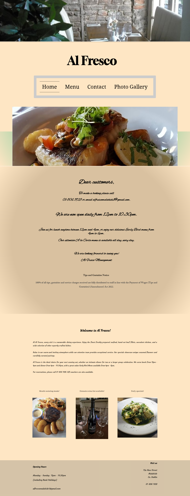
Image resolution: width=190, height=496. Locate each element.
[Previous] (14, 103)
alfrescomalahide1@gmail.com (46, 488)
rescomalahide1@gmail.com (113, 200)
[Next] (176, 103)
